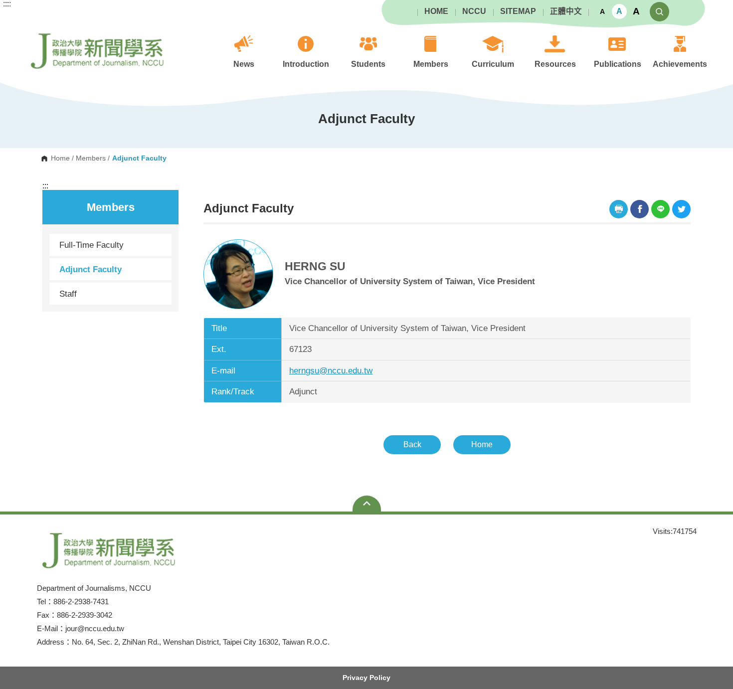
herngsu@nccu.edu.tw (330, 370)
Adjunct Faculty (90, 269)
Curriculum (493, 64)
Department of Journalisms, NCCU (33, 30)
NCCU (474, 11)
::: (45, 186)
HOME (436, 11)
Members (430, 64)
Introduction (306, 64)
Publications (617, 64)
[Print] (618, 209)
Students (368, 64)
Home (60, 158)
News (243, 64)
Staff (68, 294)
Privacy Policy (366, 678)
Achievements (680, 64)
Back (412, 444)
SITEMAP (518, 11)
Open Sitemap (367, 504)
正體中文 (566, 11)
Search (659, 11)
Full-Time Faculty (91, 245)
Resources (555, 64)
